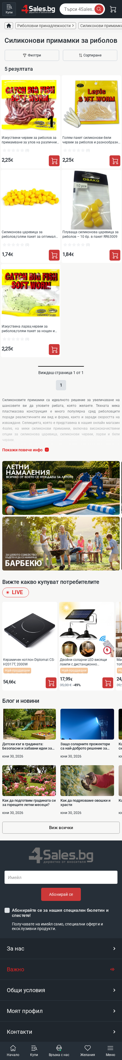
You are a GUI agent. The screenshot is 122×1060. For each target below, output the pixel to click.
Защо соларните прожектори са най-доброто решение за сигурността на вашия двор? (85, 746)
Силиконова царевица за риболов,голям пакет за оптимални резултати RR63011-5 (31, 234)
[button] (61, 948)
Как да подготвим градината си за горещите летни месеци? (29, 802)
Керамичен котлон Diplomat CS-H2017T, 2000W (28, 662)
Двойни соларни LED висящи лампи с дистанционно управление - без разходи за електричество (83, 662)
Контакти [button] (19, 1031)
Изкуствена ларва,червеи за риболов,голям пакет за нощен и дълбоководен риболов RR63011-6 (29, 328)
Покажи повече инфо (22, 450)
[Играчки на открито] (61, 488)
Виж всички (61, 827)
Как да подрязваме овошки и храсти (85, 802)
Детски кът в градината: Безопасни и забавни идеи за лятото (27, 746)
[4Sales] (38, 9)
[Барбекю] (61, 543)
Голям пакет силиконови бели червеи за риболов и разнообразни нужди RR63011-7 (91, 140)
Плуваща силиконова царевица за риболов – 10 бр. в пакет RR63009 (90, 234)
